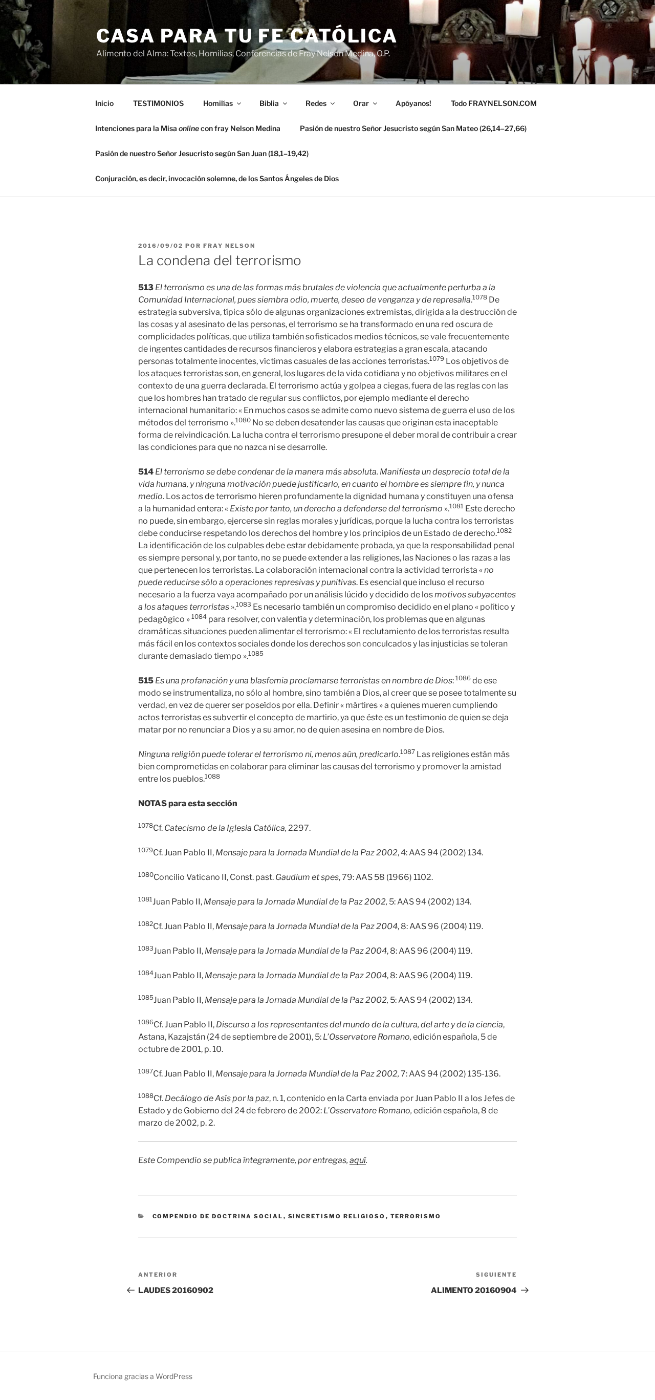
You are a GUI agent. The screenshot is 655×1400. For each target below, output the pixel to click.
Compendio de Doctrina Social (217, 1216)
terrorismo (416, 1216)
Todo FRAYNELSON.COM (494, 103)
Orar (361, 103)
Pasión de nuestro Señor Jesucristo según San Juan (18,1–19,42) (202, 153)
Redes (315, 103)
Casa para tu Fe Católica (247, 36)
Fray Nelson (229, 245)
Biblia (269, 103)
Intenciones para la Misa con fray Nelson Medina (187, 128)
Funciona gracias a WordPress (142, 1376)
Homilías (218, 103)
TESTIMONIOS (158, 103)
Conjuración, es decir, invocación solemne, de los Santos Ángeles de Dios (217, 178)
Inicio (104, 103)
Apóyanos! (413, 103)
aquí (358, 1160)
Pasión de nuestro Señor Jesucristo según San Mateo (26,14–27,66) (413, 128)
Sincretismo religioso (337, 1216)
